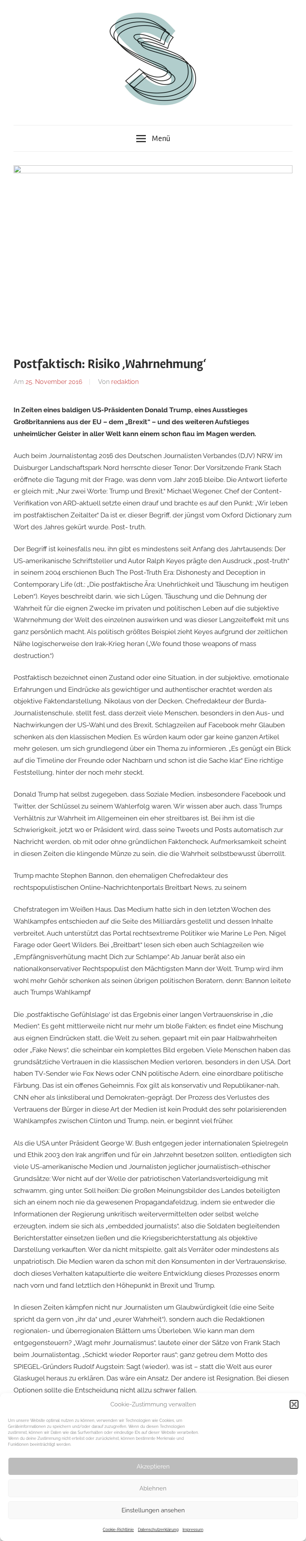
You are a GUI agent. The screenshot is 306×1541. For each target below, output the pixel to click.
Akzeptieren (153, 1466)
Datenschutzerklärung (158, 1529)
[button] (294, 1404)
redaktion (125, 382)
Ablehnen (153, 1488)
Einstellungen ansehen (153, 1510)
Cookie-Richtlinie (118, 1529)
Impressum (192, 1529)
